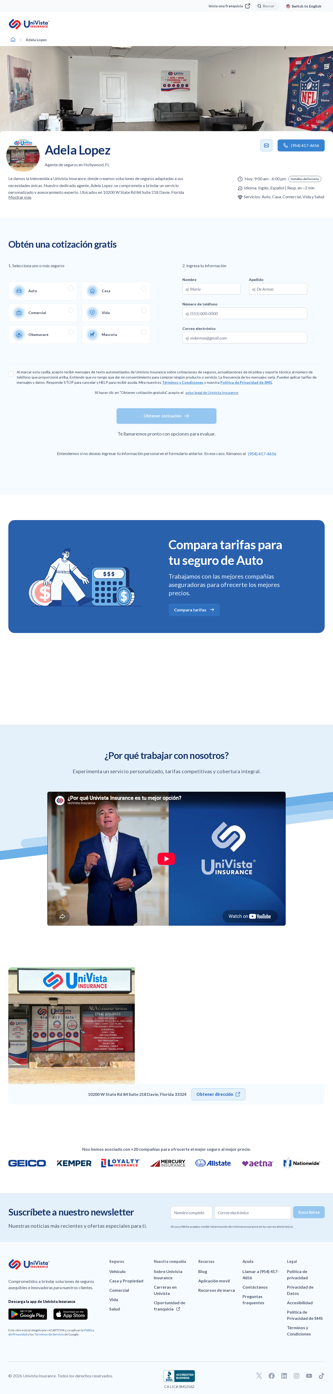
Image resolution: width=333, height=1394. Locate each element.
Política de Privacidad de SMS (246, 382)
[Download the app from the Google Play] (27, 1314)
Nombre (189, 279)
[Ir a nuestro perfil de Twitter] (259, 1376)
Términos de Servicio (49, 1334)
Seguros (116, 1261)
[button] (304, 179)
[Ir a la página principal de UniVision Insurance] (29, 24)
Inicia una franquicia (226, 6)
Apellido (256, 279)
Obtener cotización (162, 415)
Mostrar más (19, 197)
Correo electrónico (199, 328)
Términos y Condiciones (182, 382)
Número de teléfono (199, 304)
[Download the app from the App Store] (70, 1314)
